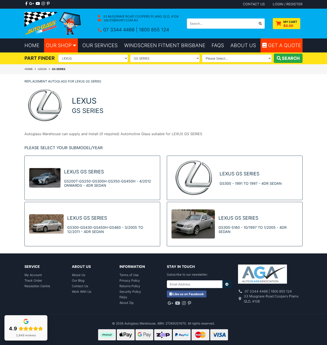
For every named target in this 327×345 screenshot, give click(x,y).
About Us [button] (243, 45)
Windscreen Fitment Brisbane (164, 45)
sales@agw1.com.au (120, 20)
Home (31, 45)
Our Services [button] (100, 45)
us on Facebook (188, 294)
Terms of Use (129, 275)
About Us (78, 275)
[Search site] (260, 23)
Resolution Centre (37, 286)
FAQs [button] (218, 45)
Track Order (33, 280)
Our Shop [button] (59, 45)
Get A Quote (284, 45)
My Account (33, 275)
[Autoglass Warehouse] (53, 23)
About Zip (126, 303)
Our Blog (78, 280)
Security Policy (130, 291)
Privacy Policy (129, 280)
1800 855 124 (154, 29)
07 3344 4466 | (121, 29)
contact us (254, 4)
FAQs (123, 297)
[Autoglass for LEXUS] (44, 105)
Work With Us (81, 291)
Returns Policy (129, 286)
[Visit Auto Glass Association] (262, 274)
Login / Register (288, 4)
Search (290, 58)
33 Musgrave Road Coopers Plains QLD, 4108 (140, 16)
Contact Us (80, 286)
